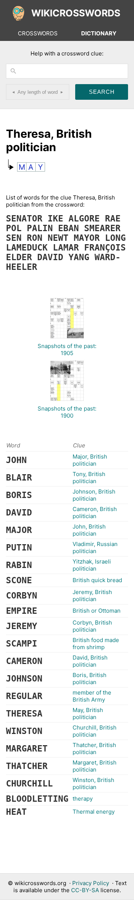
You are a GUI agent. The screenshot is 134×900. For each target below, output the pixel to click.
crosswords (38, 33)
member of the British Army (92, 696)
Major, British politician (90, 460)
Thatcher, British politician (94, 748)
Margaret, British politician (95, 766)
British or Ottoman (97, 610)
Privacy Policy (90, 883)
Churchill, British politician (95, 731)
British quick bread (97, 580)
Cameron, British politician (95, 512)
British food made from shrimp (96, 643)
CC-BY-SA (85, 890)
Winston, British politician (93, 783)
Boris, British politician (89, 678)
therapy (83, 798)
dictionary (99, 33)
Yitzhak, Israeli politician (92, 565)
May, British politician (88, 713)
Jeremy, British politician (92, 595)
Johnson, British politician (94, 495)
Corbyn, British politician (92, 626)
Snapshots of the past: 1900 (67, 412)
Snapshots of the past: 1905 (67, 349)
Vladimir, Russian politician (95, 547)
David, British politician (90, 661)
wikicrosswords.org (40, 883)
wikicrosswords (75, 13)
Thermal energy (94, 811)
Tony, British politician (89, 477)
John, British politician (89, 530)
